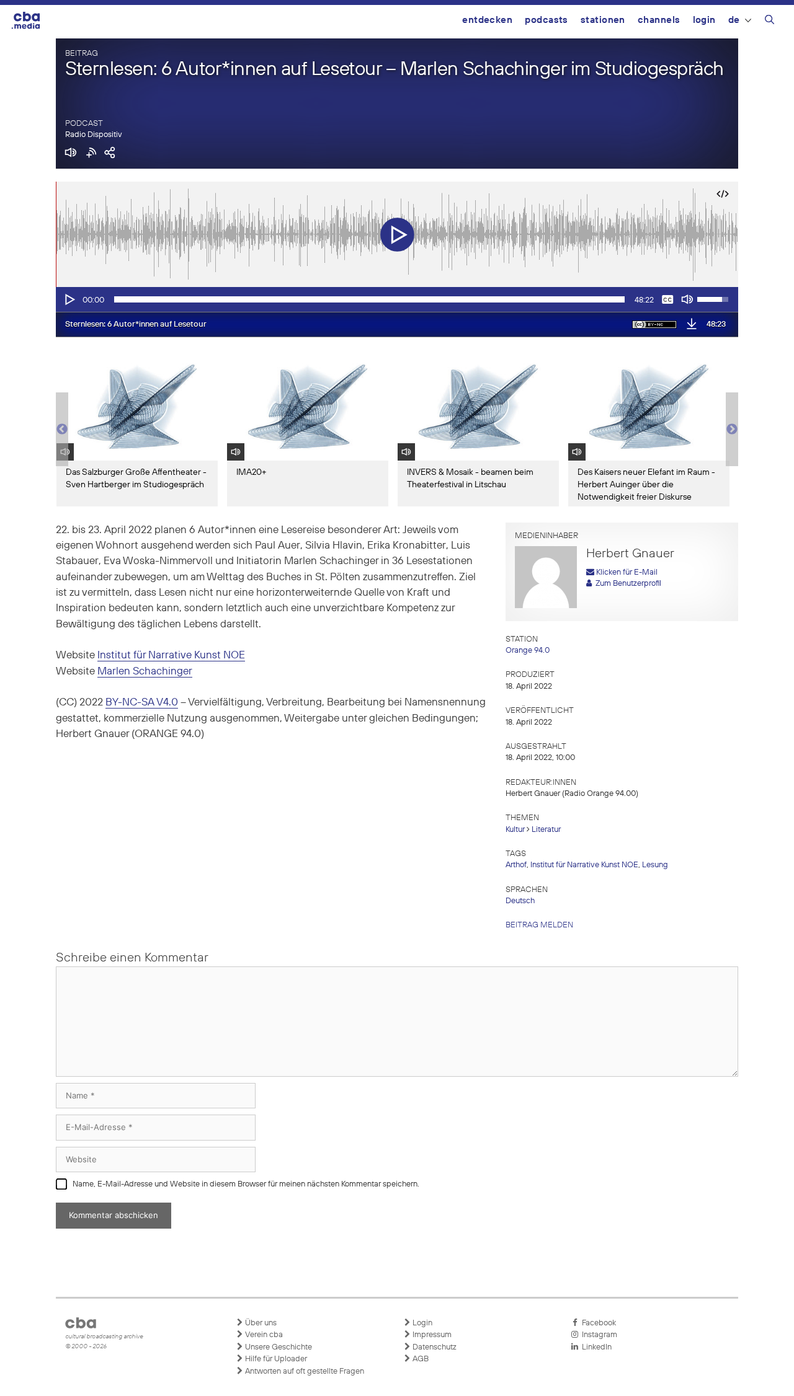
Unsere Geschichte (277, 1347)
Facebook (597, 1323)
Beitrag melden (539, 925)
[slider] (369, 299)
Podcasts (546, 20)
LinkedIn (595, 1347)
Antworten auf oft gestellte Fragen (303, 1371)
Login (704, 20)
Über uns (260, 1323)
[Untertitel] (667, 299)
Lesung (655, 865)
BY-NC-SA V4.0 (141, 702)
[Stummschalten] (687, 299)
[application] (397, 299)
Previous (62, 429)
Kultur (515, 830)
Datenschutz (434, 1347)
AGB (420, 1359)
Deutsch (520, 901)
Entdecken (487, 20)
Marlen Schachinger (144, 671)
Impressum (431, 1335)
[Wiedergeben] (69, 299)
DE (734, 20)
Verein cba (263, 1335)
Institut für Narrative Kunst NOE (171, 655)
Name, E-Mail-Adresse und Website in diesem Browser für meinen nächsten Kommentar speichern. (246, 1184)
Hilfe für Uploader (275, 1359)
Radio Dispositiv (93, 135)
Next (732, 429)
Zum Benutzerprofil (626, 584)
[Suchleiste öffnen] (769, 21)
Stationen (603, 20)
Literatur (546, 830)
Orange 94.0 (528, 651)
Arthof (516, 865)
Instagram (597, 1335)
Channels (659, 20)
